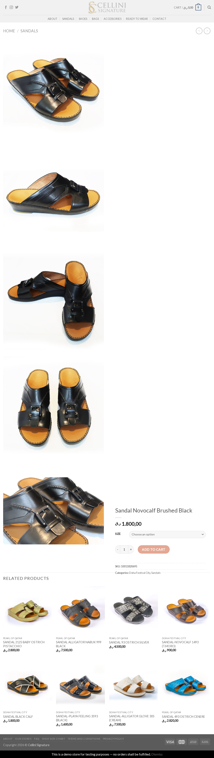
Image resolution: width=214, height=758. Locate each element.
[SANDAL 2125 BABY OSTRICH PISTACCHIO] (27, 610)
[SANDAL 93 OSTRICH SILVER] (133, 610)
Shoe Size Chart (53, 738)
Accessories (112, 18)
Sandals (68, 18)
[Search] (209, 7)
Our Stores (23, 738)
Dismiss (157, 754)
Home (9, 31)
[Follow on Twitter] (16, 7)
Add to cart (153, 549)
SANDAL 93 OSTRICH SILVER (129, 642)
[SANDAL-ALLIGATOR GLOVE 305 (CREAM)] (133, 684)
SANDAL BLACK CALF (18, 716)
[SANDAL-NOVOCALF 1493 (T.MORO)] (186, 610)
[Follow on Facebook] (6, 7)
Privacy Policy (113, 738)
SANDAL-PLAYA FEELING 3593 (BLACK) (77, 718)
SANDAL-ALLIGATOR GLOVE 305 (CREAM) (131, 718)
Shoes (83, 18)
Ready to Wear (137, 18)
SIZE (118, 534)
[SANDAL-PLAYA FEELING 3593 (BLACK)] (80, 684)
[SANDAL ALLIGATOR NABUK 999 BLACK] (80, 610)
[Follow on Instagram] (11, 7)
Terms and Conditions (84, 738)
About (52, 18)
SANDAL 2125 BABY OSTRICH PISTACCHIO (24, 644)
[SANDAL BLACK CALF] (27, 684)
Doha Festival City (139, 572)
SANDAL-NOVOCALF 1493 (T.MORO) (180, 644)
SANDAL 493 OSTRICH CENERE (183, 716)
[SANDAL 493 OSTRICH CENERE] (186, 684)
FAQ (36, 738)
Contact (159, 18)
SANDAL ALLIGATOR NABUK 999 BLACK (78, 644)
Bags (95, 18)
